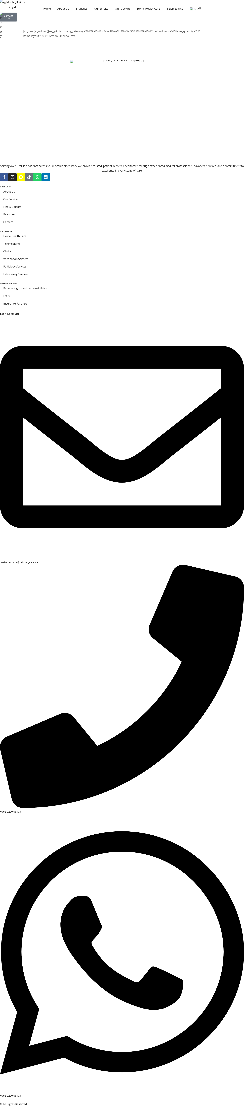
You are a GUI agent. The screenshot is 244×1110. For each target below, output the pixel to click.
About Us (63, 8)
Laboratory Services (15, 274)
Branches (81, 8)
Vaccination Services (15, 259)
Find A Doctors (12, 207)
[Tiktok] (29, 177)
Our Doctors (122, 8)
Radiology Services (14, 266)
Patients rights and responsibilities (25, 288)
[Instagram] (12, 177)
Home (47, 8)
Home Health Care (148, 8)
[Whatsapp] (37, 177)
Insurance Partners (15, 303)
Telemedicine (175, 8)
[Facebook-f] (4, 177)
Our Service (101, 8)
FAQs (6, 296)
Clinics (7, 251)
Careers (8, 222)
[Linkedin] (45, 177)
